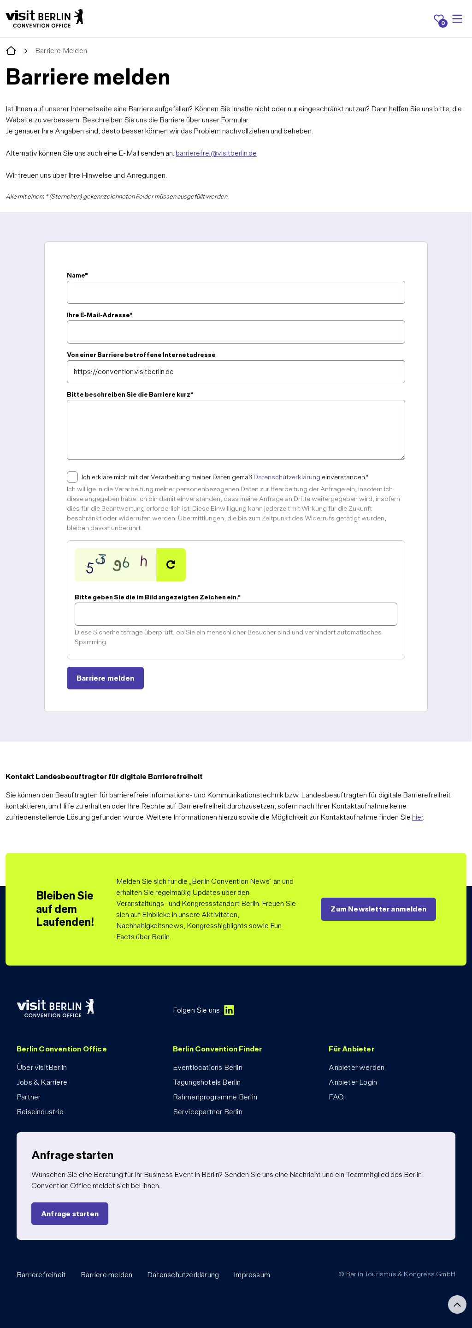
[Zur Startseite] (11, 51)
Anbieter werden (356, 1067)
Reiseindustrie (40, 1111)
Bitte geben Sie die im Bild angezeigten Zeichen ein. (158, 597)
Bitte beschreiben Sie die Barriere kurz (130, 394)
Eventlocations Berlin (207, 1067)
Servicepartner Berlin (207, 1111)
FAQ (336, 1097)
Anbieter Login (353, 1082)
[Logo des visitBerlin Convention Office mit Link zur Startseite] (44, 18)
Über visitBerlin (42, 1067)
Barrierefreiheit (41, 1274)
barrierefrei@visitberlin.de (216, 153)
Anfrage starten (70, 1213)
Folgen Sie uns (196, 1010)
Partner (29, 1097)
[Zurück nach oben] (457, 1304)
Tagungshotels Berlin (207, 1082)
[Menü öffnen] (457, 19)
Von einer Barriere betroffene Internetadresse (141, 354)
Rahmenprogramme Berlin (215, 1097)
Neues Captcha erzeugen (171, 564)
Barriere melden (106, 1274)
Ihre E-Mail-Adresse (100, 315)
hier (417, 817)
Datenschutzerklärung (287, 477)
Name (77, 275)
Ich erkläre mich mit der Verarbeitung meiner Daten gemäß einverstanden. (225, 477)
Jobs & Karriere (42, 1082)
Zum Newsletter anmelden (378, 909)
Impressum (252, 1274)
